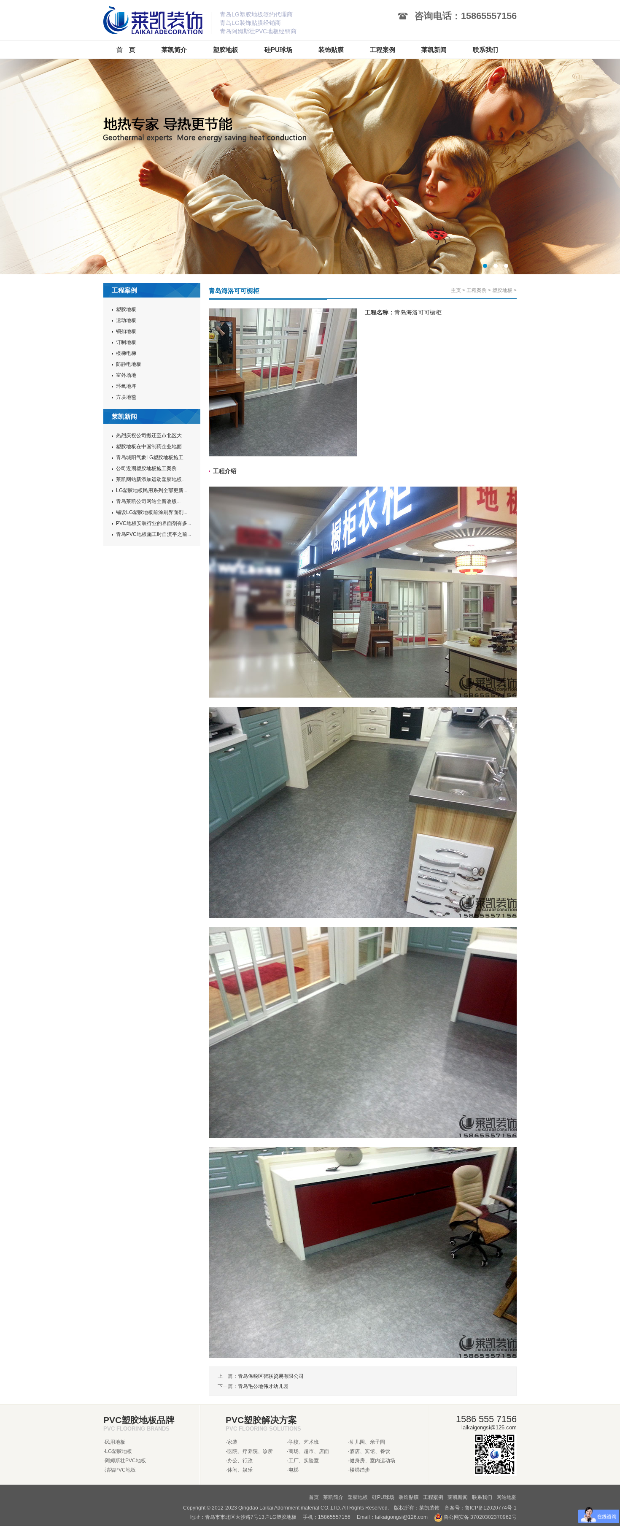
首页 (314, 1497)
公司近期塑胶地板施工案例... (148, 468)
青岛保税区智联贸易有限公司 (271, 1376)
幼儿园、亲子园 (367, 1442)
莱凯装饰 (429, 1508)
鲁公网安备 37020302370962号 (479, 1517)
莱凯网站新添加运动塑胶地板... (151, 479)
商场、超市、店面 (308, 1451)
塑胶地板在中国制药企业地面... (151, 446)
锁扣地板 (126, 331)
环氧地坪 (126, 386)
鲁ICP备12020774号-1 (491, 1508)
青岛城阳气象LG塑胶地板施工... (151, 457)
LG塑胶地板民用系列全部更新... (151, 490)
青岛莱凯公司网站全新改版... (148, 501)
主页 (456, 290)
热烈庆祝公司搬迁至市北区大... (151, 435)
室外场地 (126, 375)
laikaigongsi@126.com (401, 1517)
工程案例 (476, 290)
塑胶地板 (126, 309)
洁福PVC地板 (120, 1470)
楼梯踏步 (360, 1470)
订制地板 (126, 342)
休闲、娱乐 (240, 1470)
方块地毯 (126, 397)
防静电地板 (128, 364)
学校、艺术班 (303, 1442)
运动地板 (126, 320)
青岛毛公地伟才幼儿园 (263, 1386)
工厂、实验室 (303, 1461)
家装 (232, 1442)
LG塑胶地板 (118, 1451)
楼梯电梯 (126, 353)
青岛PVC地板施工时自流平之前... (153, 534)
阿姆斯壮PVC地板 (125, 1461)
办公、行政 (240, 1461)
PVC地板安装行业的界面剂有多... (153, 523)
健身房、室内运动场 (372, 1461)
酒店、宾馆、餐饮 (370, 1451)
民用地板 (115, 1442)
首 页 (125, 49)
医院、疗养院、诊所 (250, 1451)
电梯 (293, 1470)
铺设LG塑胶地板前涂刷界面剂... (151, 512)
